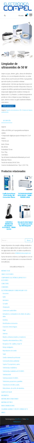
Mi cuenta (21, 16)
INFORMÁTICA (5, 395)
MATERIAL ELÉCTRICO (7, 402)
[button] (29, 23)
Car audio (5, 304)
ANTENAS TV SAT (5, 271)
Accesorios (6, 293)
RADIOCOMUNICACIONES (8, 406)
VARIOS (3, 412)
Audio (4, 297)
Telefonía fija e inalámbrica (10, 368)
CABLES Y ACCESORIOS (7, 274)
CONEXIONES (4, 287)
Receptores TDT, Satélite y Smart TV (12, 344)
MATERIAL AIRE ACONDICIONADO (9, 399)
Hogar (4, 330)
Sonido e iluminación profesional (11, 357)
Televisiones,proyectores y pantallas (12, 381)
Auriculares (6, 300)
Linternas (5, 333)
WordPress (18, 419)
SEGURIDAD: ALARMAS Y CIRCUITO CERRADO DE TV (14, 409)
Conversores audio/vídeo (10, 310)
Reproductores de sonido (10, 350)
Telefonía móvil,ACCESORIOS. (10, 378)
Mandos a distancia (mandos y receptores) (14, 337)
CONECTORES (5, 283)
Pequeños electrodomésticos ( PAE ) (14, 110)
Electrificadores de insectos (10, 323)
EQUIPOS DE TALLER (6, 392)
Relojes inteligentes (8, 347)
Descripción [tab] (6, 120)
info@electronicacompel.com (23, 253)
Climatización (6, 307)
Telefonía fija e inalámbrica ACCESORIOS (13, 371)
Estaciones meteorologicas (10, 327)
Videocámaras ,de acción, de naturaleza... (14, 388)
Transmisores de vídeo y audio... (11, 385)
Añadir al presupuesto (8, 106)
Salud (4, 354)
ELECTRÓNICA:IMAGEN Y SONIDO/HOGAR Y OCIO (14, 290)
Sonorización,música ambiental (11, 361)
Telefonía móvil (7, 374)
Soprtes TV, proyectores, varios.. (11, 364)
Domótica (5, 320)
